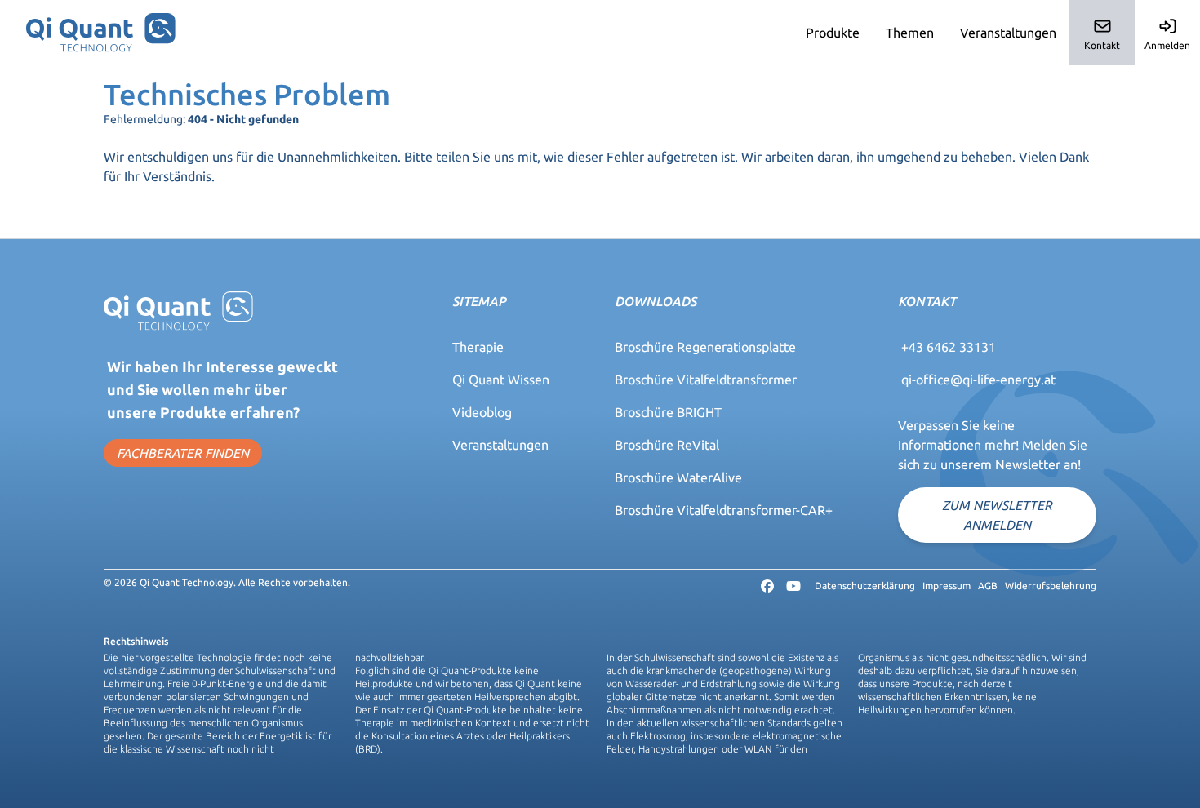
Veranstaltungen (1008, 32)
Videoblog (482, 412)
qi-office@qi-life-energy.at (978, 379)
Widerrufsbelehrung (1050, 585)
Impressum (946, 585)
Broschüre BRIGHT (668, 412)
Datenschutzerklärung (865, 585)
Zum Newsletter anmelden (997, 515)
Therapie (478, 347)
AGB (988, 585)
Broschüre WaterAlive (678, 477)
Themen (910, 32)
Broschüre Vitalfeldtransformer (706, 379)
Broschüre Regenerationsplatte (705, 347)
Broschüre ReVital (667, 444)
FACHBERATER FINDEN (183, 453)
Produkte (833, 32)
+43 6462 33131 (948, 347)
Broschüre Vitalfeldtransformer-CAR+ (724, 510)
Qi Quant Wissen (500, 379)
